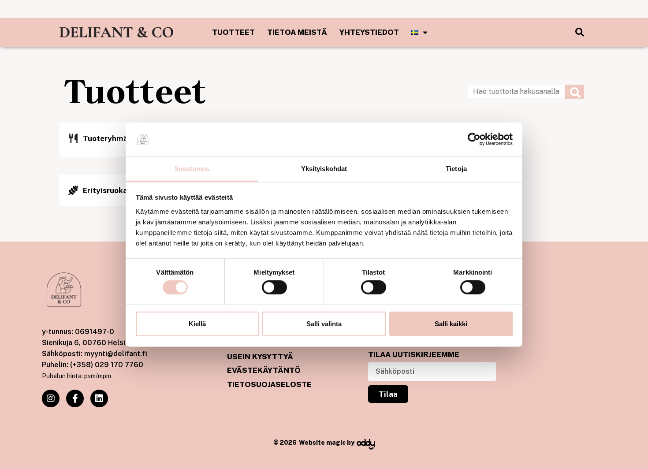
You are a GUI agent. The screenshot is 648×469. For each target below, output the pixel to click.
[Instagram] (51, 398)
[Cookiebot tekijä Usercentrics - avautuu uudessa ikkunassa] (474, 139)
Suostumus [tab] (192, 168)
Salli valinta (324, 323)
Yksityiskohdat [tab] (324, 168)
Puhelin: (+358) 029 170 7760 (92, 365)
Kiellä (197, 323)
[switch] (274, 287)
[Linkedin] (99, 398)
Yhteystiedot (369, 32)
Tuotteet (233, 32)
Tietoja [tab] (456, 168)
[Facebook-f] (75, 398)
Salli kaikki (451, 323)
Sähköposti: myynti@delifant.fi (94, 354)
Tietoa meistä (297, 32)
